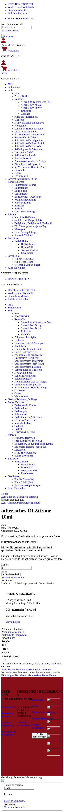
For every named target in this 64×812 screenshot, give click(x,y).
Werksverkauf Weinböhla (21, 7)
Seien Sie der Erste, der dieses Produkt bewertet (26, 669)
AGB (35, 706)
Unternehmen (8, 707)
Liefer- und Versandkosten (24, 723)
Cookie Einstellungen (39, 735)
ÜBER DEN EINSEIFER (20, 4)
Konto (4, 493)
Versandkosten (13, 622)
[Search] (2, 34)
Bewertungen (8, 637)
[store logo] (7, 36)
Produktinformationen (12, 632)
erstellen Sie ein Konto (44, 675)
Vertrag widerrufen (37, 726)
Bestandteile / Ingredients (14, 635)
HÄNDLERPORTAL (21, 18)
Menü (4, 73)
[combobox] (16, 27)
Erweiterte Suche (10, 30)
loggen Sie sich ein (16, 675)
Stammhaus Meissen (18, 296)
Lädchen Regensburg (19, 13)
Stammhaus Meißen (18, 10)
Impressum (37, 699)
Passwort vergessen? (14, 800)
